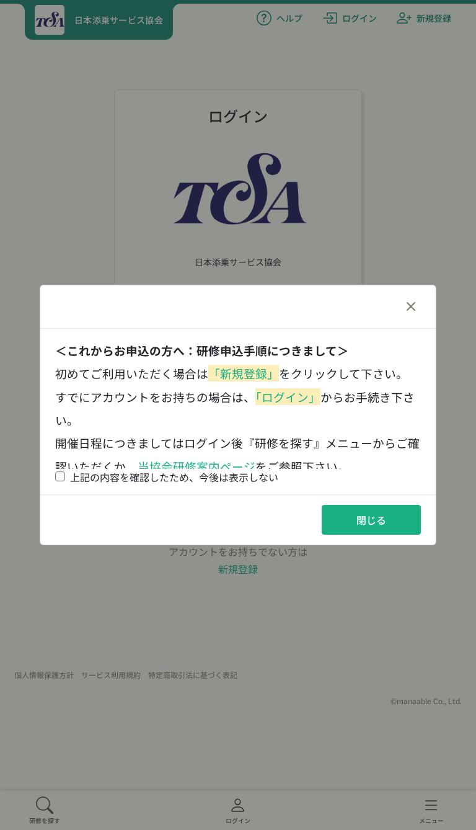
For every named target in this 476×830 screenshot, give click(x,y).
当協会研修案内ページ (196, 466)
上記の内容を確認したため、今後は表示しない (174, 477)
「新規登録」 (243, 373)
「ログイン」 (287, 396)
